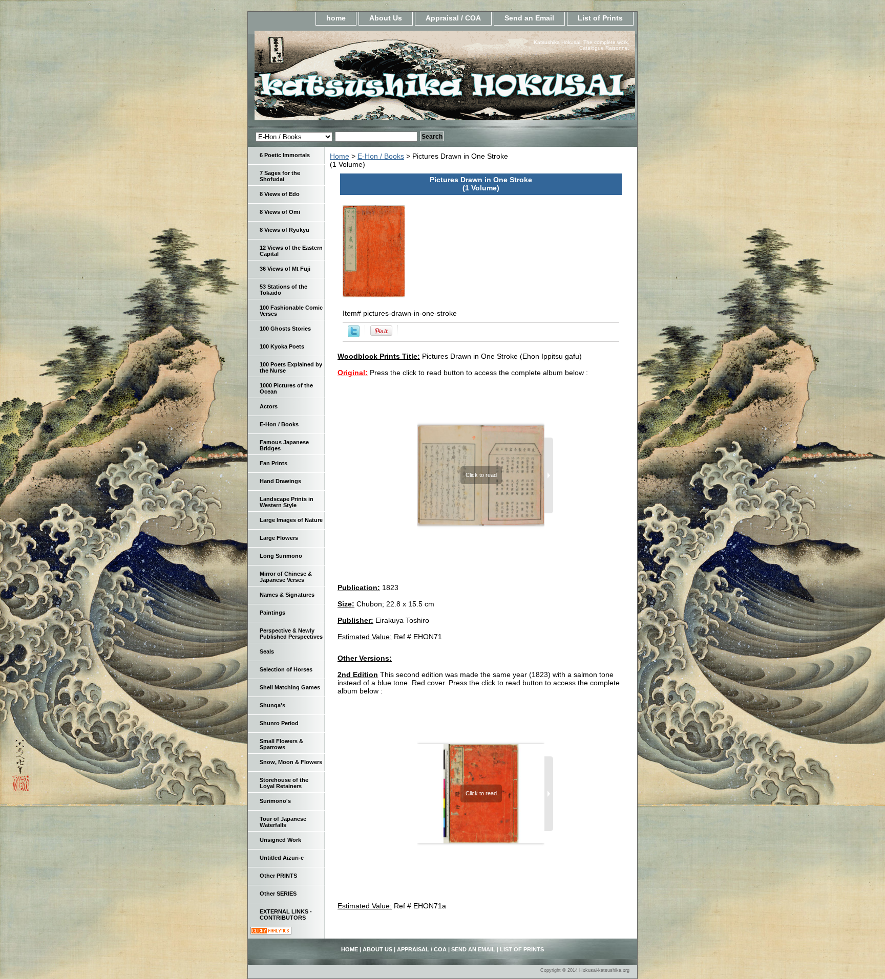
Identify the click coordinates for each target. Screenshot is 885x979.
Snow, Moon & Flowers (291, 762)
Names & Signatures (287, 595)
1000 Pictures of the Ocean (286, 388)
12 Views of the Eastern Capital (291, 251)
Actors (269, 406)
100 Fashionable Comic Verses (291, 310)
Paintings (272, 613)
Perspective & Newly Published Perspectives (291, 633)
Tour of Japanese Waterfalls (283, 822)
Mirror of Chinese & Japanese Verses (286, 577)
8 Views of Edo (280, 194)
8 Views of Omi (280, 212)
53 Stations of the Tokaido (283, 290)
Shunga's (272, 705)
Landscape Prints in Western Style (286, 502)
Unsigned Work (280, 840)
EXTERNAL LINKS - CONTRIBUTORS (286, 914)
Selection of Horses (286, 669)
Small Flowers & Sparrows (281, 744)
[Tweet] (354, 335)
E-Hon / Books (380, 156)
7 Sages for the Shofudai (280, 176)
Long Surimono (281, 556)
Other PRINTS (278, 876)
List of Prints (600, 18)
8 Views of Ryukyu (284, 230)
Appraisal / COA (453, 18)
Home (339, 156)
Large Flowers (279, 538)
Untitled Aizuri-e (282, 858)
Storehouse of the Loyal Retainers (284, 783)
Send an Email (529, 18)
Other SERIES (278, 893)
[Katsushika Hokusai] (376, 78)
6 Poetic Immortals (285, 155)
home (336, 18)
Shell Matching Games (290, 687)
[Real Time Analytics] (270, 932)
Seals (267, 651)
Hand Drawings (280, 481)
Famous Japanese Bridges (284, 445)
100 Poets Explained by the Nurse (291, 367)
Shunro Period (279, 723)
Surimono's (275, 801)
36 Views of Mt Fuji (285, 269)
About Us (385, 18)
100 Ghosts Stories (285, 328)
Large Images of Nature (291, 520)
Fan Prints (273, 463)
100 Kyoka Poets (282, 346)
